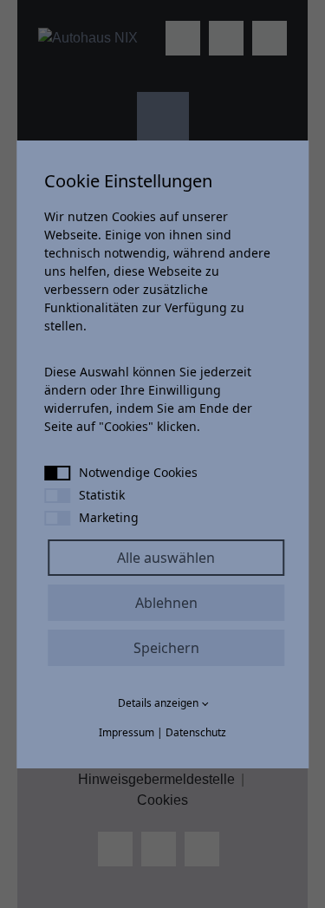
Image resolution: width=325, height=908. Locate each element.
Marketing (109, 517)
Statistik (102, 495)
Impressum (126, 732)
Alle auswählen (166, 557)
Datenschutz (196, 732)
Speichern (166, 647)
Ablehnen (166, 602)
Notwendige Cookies (138, 472)
